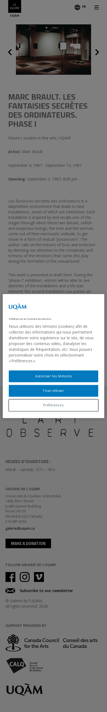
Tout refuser (53, 390)
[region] (54, 356)
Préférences (53, 405)
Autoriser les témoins (53, 376)
